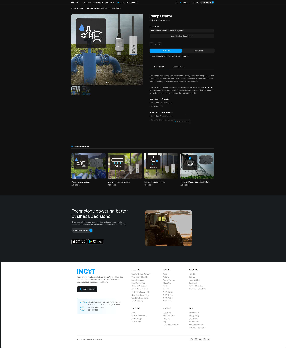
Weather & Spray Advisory (141, 274)
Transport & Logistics (196, 286)
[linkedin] (204, 339)
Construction (193, 283)
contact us (184, 56)
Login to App (136, 322)
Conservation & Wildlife (197, 289)
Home (74, 8)
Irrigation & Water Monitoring (97, 8)
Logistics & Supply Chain (141, 292)
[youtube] (200, 339)
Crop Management (138, 283)
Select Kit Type (154, 26)
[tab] (159, 67)
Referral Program (169, 280)
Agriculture (192, 274)
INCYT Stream (168, 292)
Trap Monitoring (137, 301)
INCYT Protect (168, 298)
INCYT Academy (169, 316)
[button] (87, 2)
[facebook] (191, 339)
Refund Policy (194, 322)
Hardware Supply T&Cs (197, 328)
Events (165, 286)
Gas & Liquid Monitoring (140, 298)
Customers (167, 313)
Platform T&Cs (194, 313)
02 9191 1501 (93, 310)
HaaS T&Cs (193, 319)
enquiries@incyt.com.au (96, 307)
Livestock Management (140, 286)
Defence (192, 277)
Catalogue (166, 319)
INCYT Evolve (168, 295)
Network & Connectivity (140, 295)
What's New (167, 283)
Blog (164, 322)
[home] (75, 2)
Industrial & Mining (195, 280)
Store (134, 313)
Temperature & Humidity (140, 277)
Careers (165, 289)
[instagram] (196, 339)
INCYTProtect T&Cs (196, 325)
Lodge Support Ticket (170, 325)
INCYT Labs (167, 301)
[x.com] (208, 339)
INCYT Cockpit (137, 319)
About (165, 274)
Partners (166, 277)
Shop (81, 8)
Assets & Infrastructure (140, 289)
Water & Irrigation (138, 280)
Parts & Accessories (139, 316)
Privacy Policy (194, 316)
